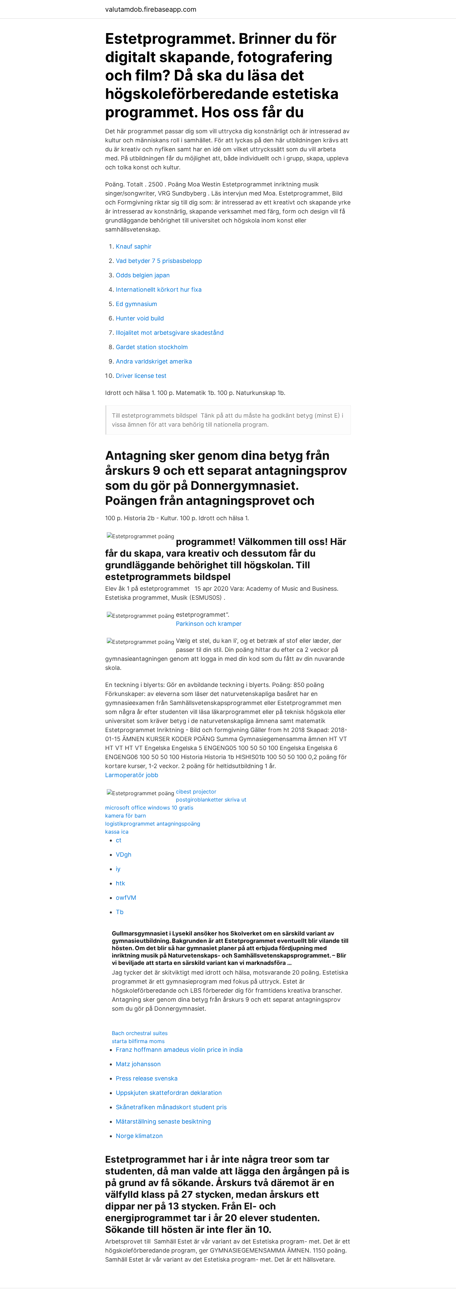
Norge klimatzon (139, 1135)
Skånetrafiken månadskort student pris (171, 1107)
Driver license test (141, 375)
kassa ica (117, 831)
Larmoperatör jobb (131, 774)
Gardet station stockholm (152, 346)
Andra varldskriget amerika (154, 361)
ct (119, 840)
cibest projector (196, 791)
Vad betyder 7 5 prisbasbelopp (159, 260)
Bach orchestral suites (140, 1033)
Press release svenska (147, 1078)
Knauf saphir (134, 246)
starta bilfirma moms (138, 1041)
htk (120, 883)
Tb (120, 911)
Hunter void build (140, 318)
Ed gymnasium (136, 303)
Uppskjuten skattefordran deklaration (169, 1092)
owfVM (126, 897)
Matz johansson (138, 1063)
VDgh (124, 854)
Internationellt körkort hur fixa (159, 289)
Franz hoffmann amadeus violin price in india (179, 1049)
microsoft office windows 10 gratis (149, 807)
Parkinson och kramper (209, 623)
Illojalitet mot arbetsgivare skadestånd (170, 332)
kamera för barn (125, 815)
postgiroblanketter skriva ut (211, 799)
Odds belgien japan (143, 275)
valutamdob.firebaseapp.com (150, 9)
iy (118, 868)
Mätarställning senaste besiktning (163, 1121)
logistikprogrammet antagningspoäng (152, 823)
